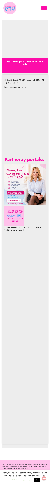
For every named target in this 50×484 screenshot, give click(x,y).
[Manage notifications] (44, 478)
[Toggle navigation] (44, 8)
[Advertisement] (25, 122)
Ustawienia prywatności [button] (21, 479)
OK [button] (37, 480)
